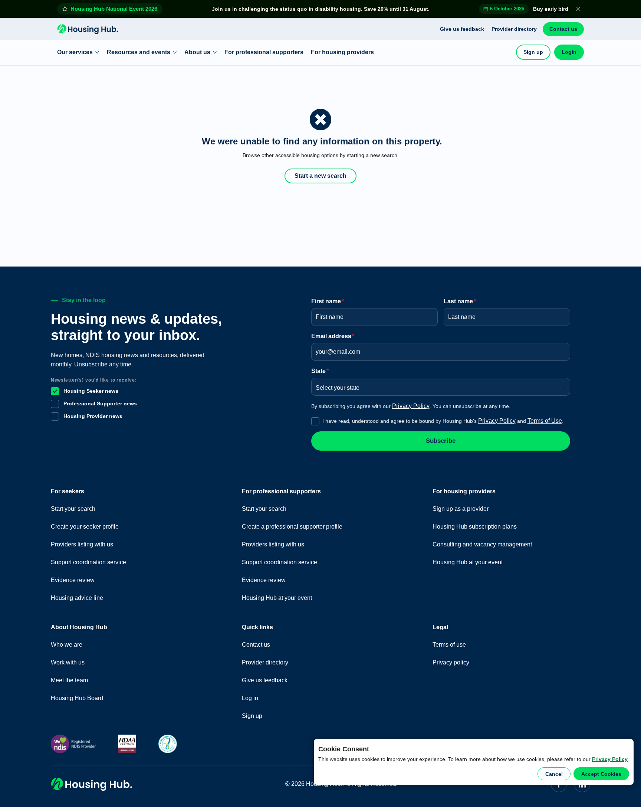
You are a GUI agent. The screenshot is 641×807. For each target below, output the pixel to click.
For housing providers (342, 52)
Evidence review (73, 580)
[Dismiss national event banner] (578, 9)
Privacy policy (451, 662)
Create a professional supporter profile (292, 526)
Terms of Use (544, 421)
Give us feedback (462, 29)
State (320, 371)
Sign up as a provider (461, 509)
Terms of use (449, 644)
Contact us (563, 29)
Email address (332, 336)
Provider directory (514, 29)
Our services (75, 52)
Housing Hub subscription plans (475, 526)
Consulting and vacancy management (482, 544)
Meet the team (69, 680)
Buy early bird (550, 9)
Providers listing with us (82, 544)
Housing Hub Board (77, 698)
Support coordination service (88, 562)
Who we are (66, 644)
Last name (460, 301)
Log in (250, 698)
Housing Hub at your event (277, 598)
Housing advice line (77, 598)
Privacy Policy (610, 759)
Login (569, 52)
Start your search (73, 509)
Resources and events (138, 52)
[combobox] (438, 385)
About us (197, 52)
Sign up (533, 52)
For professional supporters (263, 52)
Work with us (68, 662)
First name (327, 301)
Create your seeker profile (85, 526)
